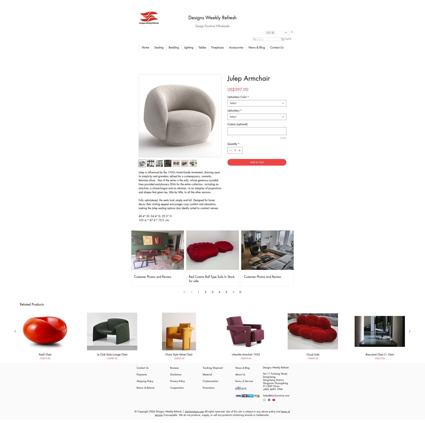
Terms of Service (244, 381)
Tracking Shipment (212, 367)
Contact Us (143, 367)
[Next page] (233, 292)
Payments (142, 374)
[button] (276, 32)
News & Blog (242, 367)
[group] (212, 336)
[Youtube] (273, 399)
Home (142, 62)
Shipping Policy (145, 381)
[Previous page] (192, 292)
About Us (240, 374)
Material (207, 374)
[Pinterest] (269, 399)
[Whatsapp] (264, 399)
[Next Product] (410, 331)
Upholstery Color (238, 97)
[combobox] (256, 103)
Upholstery (234, 110)
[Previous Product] (15, 331)
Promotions (208, 387)
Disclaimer (175, 374)
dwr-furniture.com (194, 411)
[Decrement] (230, 150)
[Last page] (240, 292)
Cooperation (177, 387)
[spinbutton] (235, 150)
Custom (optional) (237, 124)
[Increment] (240, 150)
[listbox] (276, 32)
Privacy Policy (177, 381)
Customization (210, 381)
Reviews (174, 367)
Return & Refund (145, 387)
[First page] (185, 292)
